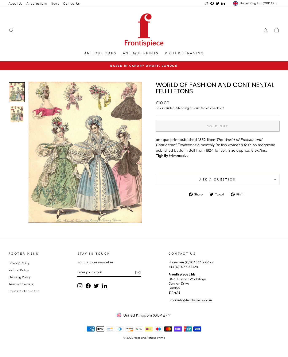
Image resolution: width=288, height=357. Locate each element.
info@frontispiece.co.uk (194, 300)
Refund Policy (18, 270)
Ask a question (217, 179)
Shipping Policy (19, 277)
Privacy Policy (19, 263)
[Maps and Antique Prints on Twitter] (96, 285)
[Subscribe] (138, 272)
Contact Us (71, 3)
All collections (36, 3)
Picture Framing (184, 53)
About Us (15, 3)
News (55, 3)
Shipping (182, 108)
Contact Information (23, 291)
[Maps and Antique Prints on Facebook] (88, 285)
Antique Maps (100, 53)
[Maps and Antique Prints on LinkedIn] (104, 285)
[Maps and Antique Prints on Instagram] (79, 285)
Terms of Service (20, 284)
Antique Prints (141, 53)
